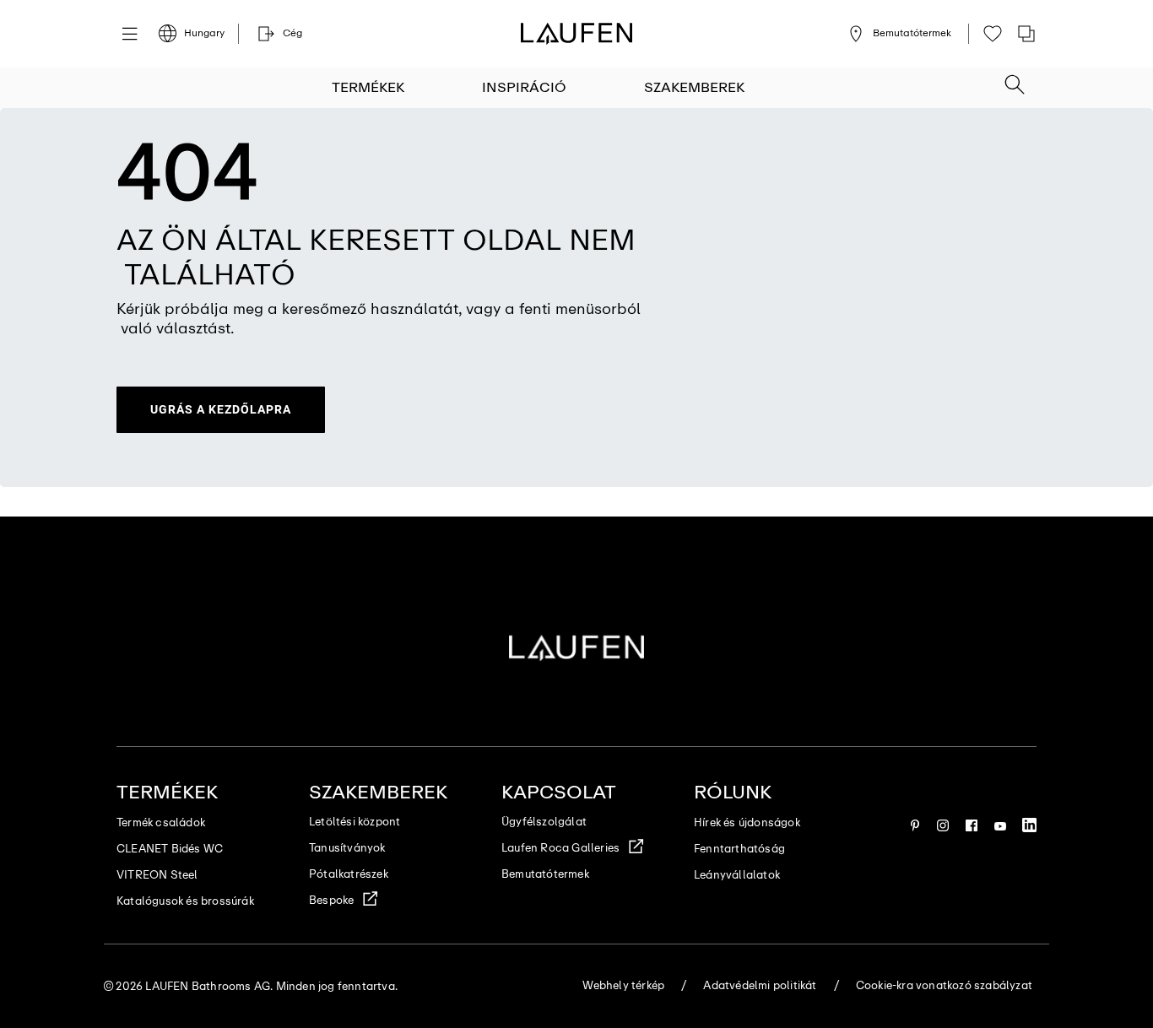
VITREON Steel (157, 874)
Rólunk (732, 792)
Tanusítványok (347, 847)
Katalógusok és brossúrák (185, 901)
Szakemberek (694, 87)
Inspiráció (524, 87)
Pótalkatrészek (348, 874)
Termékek (368, 87)
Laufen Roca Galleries (560, 847)
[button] (1014, 79)
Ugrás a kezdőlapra (220, 409)
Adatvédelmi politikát (759, 985)
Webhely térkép (623, 985)
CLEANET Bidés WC (169, 848)
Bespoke (331, 900)
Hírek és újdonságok (747, 822)
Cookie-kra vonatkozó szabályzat (944, 985)
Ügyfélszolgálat (544, 821)
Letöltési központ (354, 821)
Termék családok (160, 822)
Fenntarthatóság (739, 848)
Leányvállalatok (737, 874)
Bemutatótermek (545, 874)
